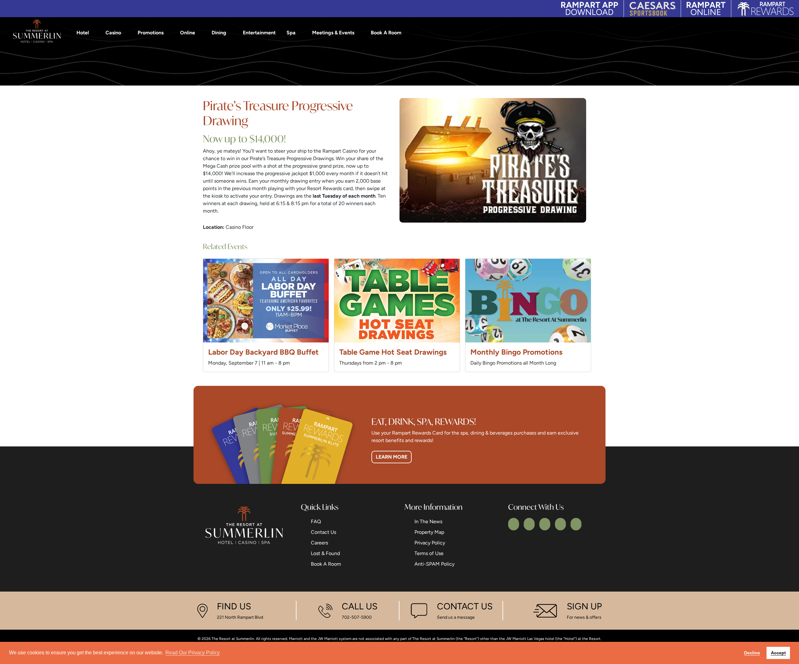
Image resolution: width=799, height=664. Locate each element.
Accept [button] (778, 652)
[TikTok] (576, 524)
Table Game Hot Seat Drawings (393, 351)
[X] (529, 524)
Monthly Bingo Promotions (516, 351)
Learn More (391, 457)
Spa (291, 33)
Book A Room (386, 33)
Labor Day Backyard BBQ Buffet (263, 351)
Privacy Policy (429, 543)
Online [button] (187, 33)
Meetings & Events (333, 33)
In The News (428, 521)
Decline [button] (752, 652)
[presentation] (266, 300)
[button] (789, 32)
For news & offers (584, 617)
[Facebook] (513, 524)
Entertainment (259, 33)
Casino (113, 33)
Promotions (151, 33)
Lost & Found (325, 553)
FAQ (316, 521)
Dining (219, 33)
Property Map (429, 532)
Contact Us (323, 532)
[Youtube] (560, 524)
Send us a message (456, 617)
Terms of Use (429, 553)
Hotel (82, 33)
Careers (319, 543)
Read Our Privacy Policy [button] (192, 652)
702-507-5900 (357, 617)
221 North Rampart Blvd (240, 617)
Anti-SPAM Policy (434, 564)
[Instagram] (544, 524)
